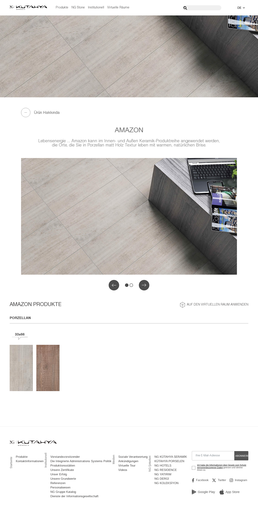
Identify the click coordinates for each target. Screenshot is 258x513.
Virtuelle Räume (118, 7)
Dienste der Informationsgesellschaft (74, 496)
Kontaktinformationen (30, 461)
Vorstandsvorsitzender (65, 456)
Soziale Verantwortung (133, 456)
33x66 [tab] (20, 334)
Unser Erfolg (58, 474)
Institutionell (96, 7)
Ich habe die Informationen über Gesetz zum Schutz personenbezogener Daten (221, 466)
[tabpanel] (129, 216)
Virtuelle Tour (126, 465)
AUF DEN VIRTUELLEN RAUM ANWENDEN (217, 304)
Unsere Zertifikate (62, 470)
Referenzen (57, 483)
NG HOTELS (162, 465)
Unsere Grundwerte (63, 478)
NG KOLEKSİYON (166, 483)
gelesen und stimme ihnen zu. (221, 467)
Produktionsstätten (62, 465)
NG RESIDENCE (165, 470)
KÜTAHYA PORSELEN (169, 461)
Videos (122, 470)
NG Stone (78, 7)
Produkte (62, 7)
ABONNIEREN (241, 456)
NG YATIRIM (162, 474)
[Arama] (185, 8)
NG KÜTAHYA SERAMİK (170, 456)
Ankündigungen (128, 461)
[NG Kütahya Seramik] (33, 443)
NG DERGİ (161, 478)
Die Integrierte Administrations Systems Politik (80, 461)
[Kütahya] (28, 8)
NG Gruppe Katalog (63, 492)
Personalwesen (60, 487)
